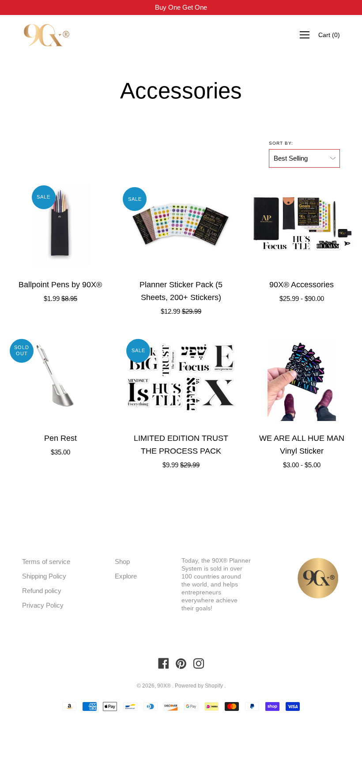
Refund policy (41, 590)
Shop (122, 561)
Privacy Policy (43, 605)
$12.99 (181, 311)
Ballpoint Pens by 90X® (60, 284)
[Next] (113, 225)
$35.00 (60, 452)
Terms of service (46, 561)
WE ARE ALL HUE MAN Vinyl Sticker (301, 444)
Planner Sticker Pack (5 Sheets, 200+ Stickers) (181, 291)
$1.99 (60, 298)
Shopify (214, 686)
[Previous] (7, 225)
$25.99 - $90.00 (301, 298)
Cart (329, 34)
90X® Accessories (301, 284)
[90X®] (46, 35)
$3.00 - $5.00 (302, 465)
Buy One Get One (181, 7)
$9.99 (181, 465)
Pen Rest (60, 438)
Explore (126, 576)
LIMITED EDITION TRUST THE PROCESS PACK (181, 444)
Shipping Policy (44, 576)
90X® (164, 686)
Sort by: (281, 143)
